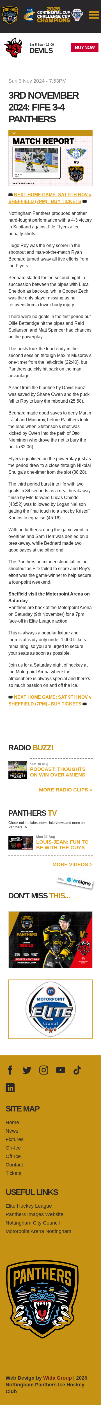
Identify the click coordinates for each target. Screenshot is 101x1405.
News (12, 1131)
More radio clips (66, 790)
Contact (14, 1165)
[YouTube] (60, 1070)
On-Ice (13, 1148)
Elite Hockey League (29, 1206)
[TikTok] (77, 1070)
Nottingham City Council (33, 1223)
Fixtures (15, 1139)
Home (12, 1122)
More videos (72, 864)
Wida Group (57, 1378)
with (64, 877)
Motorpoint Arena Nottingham (38, 1231)
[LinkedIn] (10, 1088)
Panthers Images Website (34, 1214)
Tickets (13, 1173)
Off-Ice (13, 1156)
